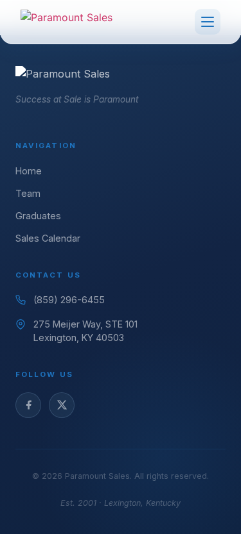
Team (27, 193)
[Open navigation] (207, 22)
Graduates (38, 215)
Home (28, 170)
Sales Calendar (47, 238)
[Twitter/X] (62, 405)
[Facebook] (28, 405)
